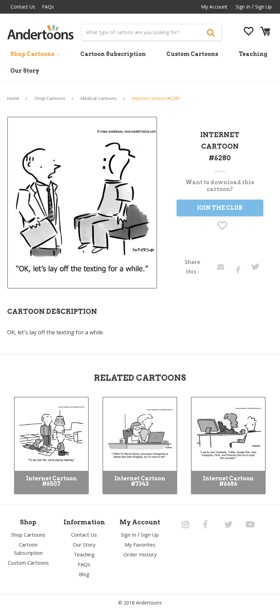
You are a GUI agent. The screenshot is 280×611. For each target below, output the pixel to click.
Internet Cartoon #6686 (228, 481)
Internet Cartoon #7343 (139, 481)
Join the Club (219, 208)
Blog (84, 574)
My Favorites (140, 544)
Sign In (128, 534)
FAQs (48, 6)
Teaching (253, 54)
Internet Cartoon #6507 (51, 481)
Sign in (243, 6)
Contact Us (23, 6)
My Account (214, 6)
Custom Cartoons (192, 54)
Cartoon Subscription (113, 54)
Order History (140, 554)
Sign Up (263, 6)
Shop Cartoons (32, 54)
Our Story (24, 71)
